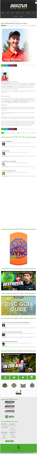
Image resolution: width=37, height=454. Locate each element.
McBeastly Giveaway (6, 151)
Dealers (15, 16)
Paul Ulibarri (16, 99)
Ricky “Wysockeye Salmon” (5, 83)
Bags (22, 12)
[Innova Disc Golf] (18, 6)
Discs (7, 12)
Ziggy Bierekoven (8, 112)
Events (12, 12)
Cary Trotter (33, 84)
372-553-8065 (13, 437)
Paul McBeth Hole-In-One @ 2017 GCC (9, 161)
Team (33, 12)
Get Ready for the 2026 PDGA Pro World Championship (12, 332)
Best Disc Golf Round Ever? (7, 141)
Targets (17, 12)
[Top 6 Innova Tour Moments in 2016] (3, 173)
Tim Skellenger (9, 86)
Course (21, 16)
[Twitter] (23, 377)
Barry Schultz (23, 84)
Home (3, 12)
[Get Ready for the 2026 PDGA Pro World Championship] (3, 334)
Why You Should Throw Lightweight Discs (9, 341)
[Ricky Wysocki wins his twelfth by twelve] (18, 45)
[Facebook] (14, 377)
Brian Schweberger (7, 108)
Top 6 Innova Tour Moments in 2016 (8, 170)
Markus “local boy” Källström (24, 99)
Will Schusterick (8, 101)
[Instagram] (5, 377)
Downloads (28, 12)
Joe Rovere (3, 86)
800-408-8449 (5, 427)
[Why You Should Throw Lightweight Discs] (3, 344)
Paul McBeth (15, 101)
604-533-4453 (5, 438)
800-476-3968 (13, 430)
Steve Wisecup (14, 125)
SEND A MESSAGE (9, 441)
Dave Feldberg (23, 101)
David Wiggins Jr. (4, 107)
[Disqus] (18, 191)
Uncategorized (6, 21)
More (29, 152)
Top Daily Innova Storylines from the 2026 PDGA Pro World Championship (15, 322)
